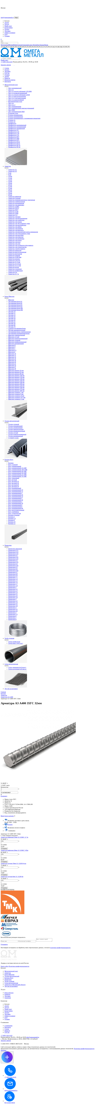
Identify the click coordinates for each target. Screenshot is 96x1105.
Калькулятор (8, 27)
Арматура (7, 973)
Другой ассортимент (11, 986)
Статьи (6, 68)
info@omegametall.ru (7, 17)
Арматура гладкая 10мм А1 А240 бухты (13, 863)
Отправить (4, 944)
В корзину (4, 796)
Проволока (8, 979)
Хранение (7, 998)
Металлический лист (11, 971)
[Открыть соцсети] (7, 1057)
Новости (7, 78)
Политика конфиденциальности (19, 966)
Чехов (46, 45)
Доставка (7, 31)
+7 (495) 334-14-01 (6, 62)
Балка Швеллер (9, 974)
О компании (8, 1025)
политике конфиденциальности (60, 947)
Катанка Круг (8, 978)
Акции (6, 22)
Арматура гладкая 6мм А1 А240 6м (12, 876)
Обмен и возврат (9, 32)
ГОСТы (6, 73)
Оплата (6, 29)
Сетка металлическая (11, 983)
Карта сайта (4, 966)
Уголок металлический (11, 976)
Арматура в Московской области (15, 984)
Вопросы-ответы (9, 80)
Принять (3, 1050)
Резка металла (8, 993)
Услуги (6, 24)
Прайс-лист (8, 26)
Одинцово (25, 45)
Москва (10, 45)
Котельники (4, 45)
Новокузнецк (17, 45)
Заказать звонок (6, 1040)
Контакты (7, 81)
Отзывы (7, 36)
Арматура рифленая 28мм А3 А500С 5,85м (14, 850)
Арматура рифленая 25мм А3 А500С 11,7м (14, 837)
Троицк (42, 45)
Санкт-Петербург (34, 45)
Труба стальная (9, 981)
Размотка (7, 994)
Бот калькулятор (9, 1102)
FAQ (6, 34)
